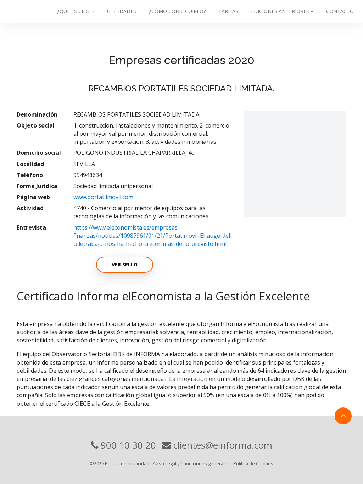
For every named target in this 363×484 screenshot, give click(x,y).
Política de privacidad (127, 463)
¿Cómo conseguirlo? (177, 11)
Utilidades (121, 11)
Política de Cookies (253, 463)
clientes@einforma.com (221, 445)
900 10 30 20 (127, 445)
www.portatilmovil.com (103, 197)
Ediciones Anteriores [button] (280, 11)
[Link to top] (343, 415)
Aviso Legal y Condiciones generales (191, 463)
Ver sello (125, 264)
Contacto (340, 11)
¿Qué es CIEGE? (75, 11)
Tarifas (228, 11)
